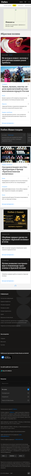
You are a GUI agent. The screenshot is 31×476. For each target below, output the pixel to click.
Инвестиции (11, 135)
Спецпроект (4, 84)
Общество (4, 104)
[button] (29, 2)
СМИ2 (3, 456)
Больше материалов (7, 123)
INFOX (20, 456)
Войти (21, 2)
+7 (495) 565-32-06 (18, 439)
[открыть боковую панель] (25, 2)
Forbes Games (9, 5)
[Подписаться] (28, 383)
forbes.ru (15, 409)
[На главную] (4, 2)
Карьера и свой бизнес (7, 112)
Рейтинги (20, 5)
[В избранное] (28, 55)
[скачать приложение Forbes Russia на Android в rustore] (6, 357)
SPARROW (12, 456)
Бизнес (10, 55)
